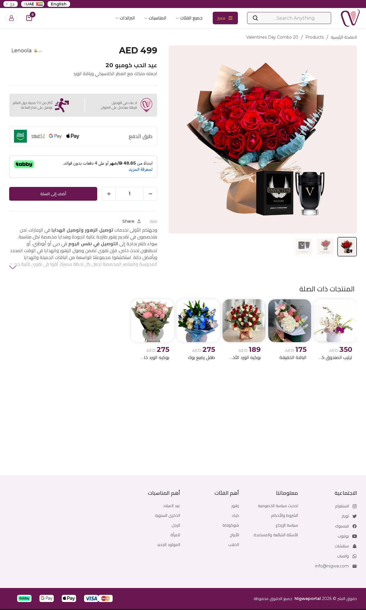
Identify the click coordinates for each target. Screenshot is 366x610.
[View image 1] (347, 246)
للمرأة (175, 534)
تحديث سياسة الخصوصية (278, 505)
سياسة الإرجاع (287, 525)
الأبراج (234, 534)
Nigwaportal (308, 598)
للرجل (176, 525)
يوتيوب (343, 536)
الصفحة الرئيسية (344, 37)
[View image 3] (303, 246)
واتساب (343, 556)
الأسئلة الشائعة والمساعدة (276, 534)
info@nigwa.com (332, 566)
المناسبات (157, 18)
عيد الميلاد (171, 505)
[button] (105, 598)
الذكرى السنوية (167, 515)
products (314, 37)
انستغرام (342, 506)
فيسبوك (342, 526)
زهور (235, 505)
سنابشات (342, 546)
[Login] (11, 18)
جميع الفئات (191, 18)
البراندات (127, 18)
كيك (235, 515)
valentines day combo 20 (272, 37)
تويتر (345, 516)
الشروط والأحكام (284, 515)
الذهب (233, 544)
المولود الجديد (168, 544)
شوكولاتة (230, 525)
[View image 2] (325, 246)
